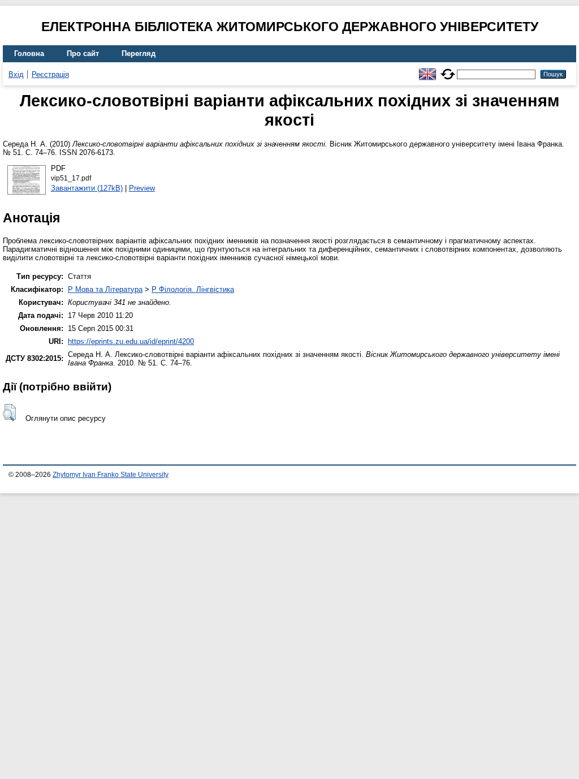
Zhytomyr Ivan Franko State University (110, 474)
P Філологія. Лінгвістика (193, 289)
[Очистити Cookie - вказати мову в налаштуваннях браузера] (448, 69)
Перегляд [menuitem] (138, 53)
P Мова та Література (105, 289)
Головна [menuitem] (29, 53)
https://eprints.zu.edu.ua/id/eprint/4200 (131, 341)
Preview (142, 188)
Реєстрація (50, 74)
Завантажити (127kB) (87, 188)
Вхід (16, 74)
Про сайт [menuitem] (83, 53)
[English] (427, 69)
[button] (9, 412)
